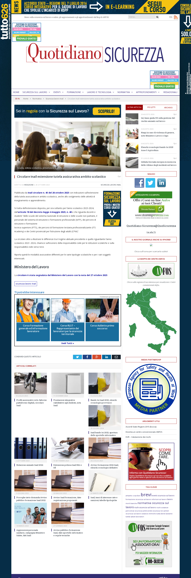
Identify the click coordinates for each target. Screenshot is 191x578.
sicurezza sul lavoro (133, 513)
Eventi (57, 92)
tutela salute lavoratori (135, 516)
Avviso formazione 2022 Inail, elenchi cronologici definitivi (105, 466)
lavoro (170, 499)
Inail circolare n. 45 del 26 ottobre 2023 (48, 192)
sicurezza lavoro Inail (26, 283)
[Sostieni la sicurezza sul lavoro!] (151, 480)
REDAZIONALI (170, 92)
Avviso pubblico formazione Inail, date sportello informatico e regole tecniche (68, 533)
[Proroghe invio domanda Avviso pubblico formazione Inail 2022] (30, 480)
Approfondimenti (146, 92)
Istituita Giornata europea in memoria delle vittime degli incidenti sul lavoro (159, 163)
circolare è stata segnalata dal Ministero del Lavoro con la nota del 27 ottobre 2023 (62, 275)
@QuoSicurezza (165, 226)
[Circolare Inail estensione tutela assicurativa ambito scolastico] (67, 147)
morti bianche (131, 503)
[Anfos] (149, 566)
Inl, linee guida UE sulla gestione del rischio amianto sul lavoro (158, 119)
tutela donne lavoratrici (164, 514)
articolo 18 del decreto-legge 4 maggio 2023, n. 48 (45, 212)
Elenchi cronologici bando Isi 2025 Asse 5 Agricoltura (157, 149)
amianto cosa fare (133, 495)
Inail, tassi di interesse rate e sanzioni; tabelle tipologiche (104, 498)
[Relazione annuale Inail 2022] (30, 448)
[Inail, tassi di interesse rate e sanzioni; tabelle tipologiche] (104, 480)
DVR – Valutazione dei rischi (138, 437)
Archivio (168, 107)
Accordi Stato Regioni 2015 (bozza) (141, 426)
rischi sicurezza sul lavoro (145, 507)
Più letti (151, 107)
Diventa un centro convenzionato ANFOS (144, 432)
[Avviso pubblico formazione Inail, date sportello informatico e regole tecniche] (67, 513)
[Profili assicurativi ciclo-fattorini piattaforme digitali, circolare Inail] (30, 383)
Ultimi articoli (134, 107)
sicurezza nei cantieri (161, 511)
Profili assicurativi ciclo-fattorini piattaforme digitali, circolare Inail (31, 403)
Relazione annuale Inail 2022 (29, 465)
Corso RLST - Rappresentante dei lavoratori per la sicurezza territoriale (67, 330)
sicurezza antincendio (144, 511)
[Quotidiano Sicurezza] (95, 55)
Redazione (28, 185)
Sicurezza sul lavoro (35, 92)
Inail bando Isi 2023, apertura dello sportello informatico (104, 434)
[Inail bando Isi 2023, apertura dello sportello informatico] (104, 415)
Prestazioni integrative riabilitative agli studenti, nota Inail (67, 403)
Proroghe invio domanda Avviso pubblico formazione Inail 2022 (31, 498)
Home (16, 92)
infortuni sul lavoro (159, 499)
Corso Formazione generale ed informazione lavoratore (33, 328)
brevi (146, 494)
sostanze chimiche (149, 514)
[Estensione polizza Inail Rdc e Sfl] (67, 448)
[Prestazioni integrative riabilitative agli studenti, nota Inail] (67, 383)
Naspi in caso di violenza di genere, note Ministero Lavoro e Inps (157, 134)
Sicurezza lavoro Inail (111, 185)
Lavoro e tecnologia (99, 92)
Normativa (123, 92)
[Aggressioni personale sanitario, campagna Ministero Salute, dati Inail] (30, 513)
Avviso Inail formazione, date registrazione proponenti (67, 498)
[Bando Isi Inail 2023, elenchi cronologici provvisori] (104, 383)
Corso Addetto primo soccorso (102, 327)
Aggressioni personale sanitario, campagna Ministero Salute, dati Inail (30, 533)
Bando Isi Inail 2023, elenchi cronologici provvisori (104, 401)
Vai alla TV (151, 232)
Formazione (74, 92)
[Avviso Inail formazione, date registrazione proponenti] (67, 480)
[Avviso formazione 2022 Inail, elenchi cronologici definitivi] (104, 448)
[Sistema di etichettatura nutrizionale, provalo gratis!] (26, 40)
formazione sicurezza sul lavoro (138, 499)
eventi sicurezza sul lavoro (163, 495)
